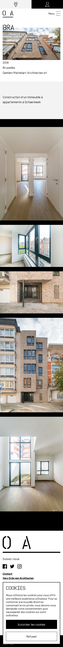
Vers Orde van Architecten (18, 578)
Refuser (31, 636)
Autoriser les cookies (31, 624)
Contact (7, 573)
